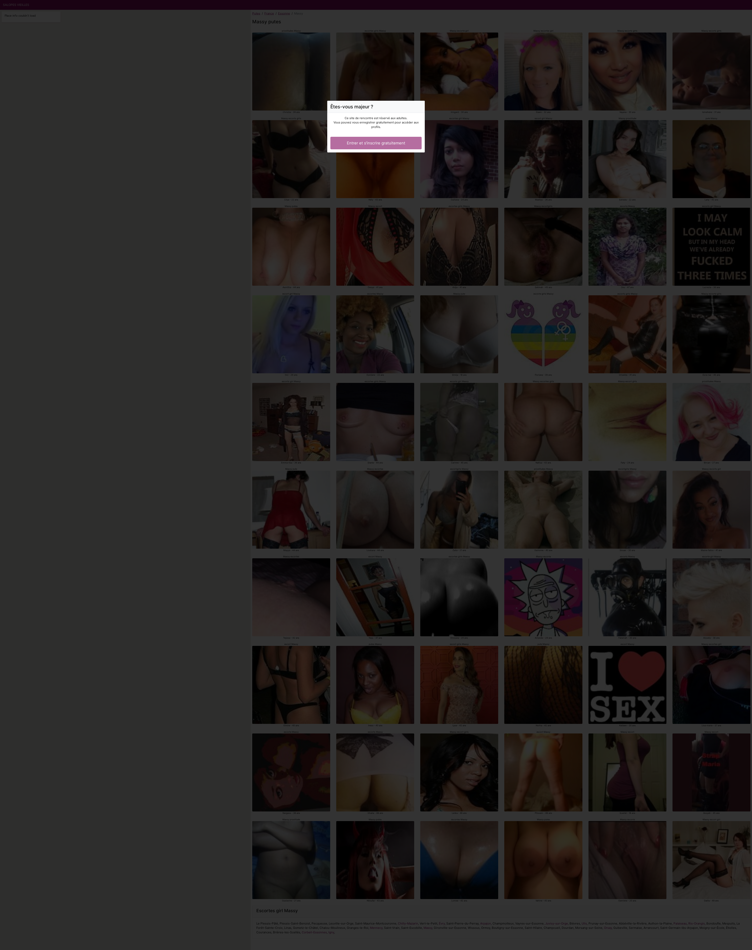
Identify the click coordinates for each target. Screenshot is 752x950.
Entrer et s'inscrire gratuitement (376, 143)
